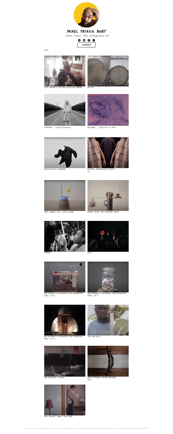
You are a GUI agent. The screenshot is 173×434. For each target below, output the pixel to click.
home (68, 36)
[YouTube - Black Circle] (84, 40)
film (85, 36)
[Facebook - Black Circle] (89, 40)
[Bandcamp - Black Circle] (93, 40)
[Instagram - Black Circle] (79, 40)
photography (96, 36)
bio (107, 36)
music (77, 36)
